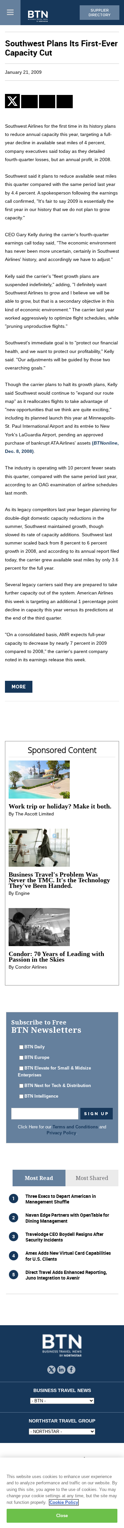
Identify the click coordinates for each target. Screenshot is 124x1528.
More (19, 686)
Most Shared (92, 1178)
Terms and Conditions (75, 1127)
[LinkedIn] (29, 101)
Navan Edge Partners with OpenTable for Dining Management (67, 1218)
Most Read (39, 1178)
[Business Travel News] (38, 16)
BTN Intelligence (41, 1096)
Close (62, 1515)
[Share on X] (13, 101)
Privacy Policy (61, 1133)
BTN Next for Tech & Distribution (57, 1085)
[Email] (65, 101)
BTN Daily (34, 1047)
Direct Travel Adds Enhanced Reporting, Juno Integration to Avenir (66, 1275)
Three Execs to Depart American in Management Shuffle (60, 1199)
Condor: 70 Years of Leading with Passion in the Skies (56, 956)
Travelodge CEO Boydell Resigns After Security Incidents (64, 1237)
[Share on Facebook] (47, 101)
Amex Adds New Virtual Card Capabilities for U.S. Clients (68, 1256)
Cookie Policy (64, 1502)
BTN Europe (36, 1057)
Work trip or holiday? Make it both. (60, 806)
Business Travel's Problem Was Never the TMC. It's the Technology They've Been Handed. (59, 880)
